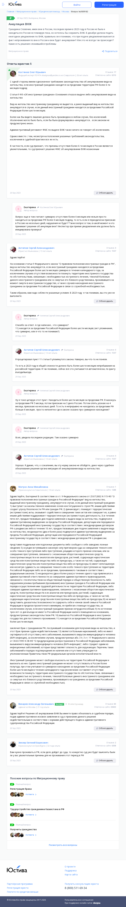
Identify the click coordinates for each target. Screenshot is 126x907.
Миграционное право (19, 51)
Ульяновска (33, 251)
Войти (76, 4)
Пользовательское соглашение (79, 900)
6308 (114, 745)
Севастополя (41, 490)
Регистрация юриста (17, 887)
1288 (114, 490)
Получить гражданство (23, 829)
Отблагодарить (105, 193)
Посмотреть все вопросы (63, 845)
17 (115, 72)
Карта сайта (71, 874)
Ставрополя (69, 75)
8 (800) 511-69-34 (76, 888)
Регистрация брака (21, 788)
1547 (114, 251)
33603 (113, 707)
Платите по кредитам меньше (22, 891)
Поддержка (71, 870)
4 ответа (30, 794)
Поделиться (111, 51)
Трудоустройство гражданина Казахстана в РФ (37, 809)
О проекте (70, 866)
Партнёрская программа (20, 883)
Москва (42, 18)
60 (115, 704)
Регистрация (109, 4)
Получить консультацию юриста (82, 883)
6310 (114, 75)
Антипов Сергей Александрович (42, 349)
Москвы (32, 707)
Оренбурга (40, 746)
